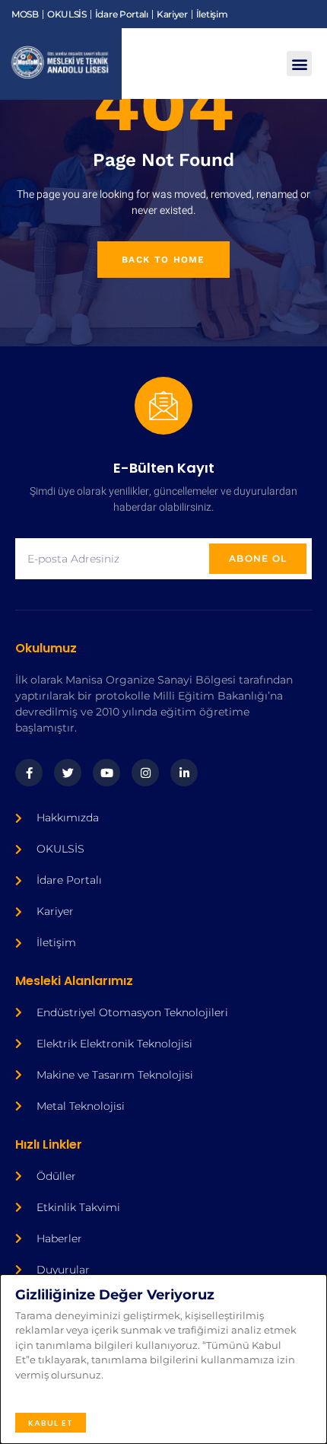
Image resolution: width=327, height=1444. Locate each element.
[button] (299, 63)
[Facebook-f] (29, 772)
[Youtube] (106, 772)
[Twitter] (67, 772)
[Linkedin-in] (184, 772)
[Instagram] (145, 772)
